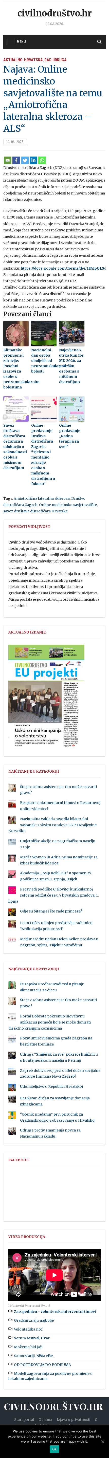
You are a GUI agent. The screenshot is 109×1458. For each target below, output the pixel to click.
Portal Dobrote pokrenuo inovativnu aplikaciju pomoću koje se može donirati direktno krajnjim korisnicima (49, 1022)
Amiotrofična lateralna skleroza (42, 498)
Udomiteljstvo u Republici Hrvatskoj (51, 1086)
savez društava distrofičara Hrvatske (35, 511)
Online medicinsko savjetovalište (68, 505)
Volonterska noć (28, 1329)
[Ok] (102, 1441)
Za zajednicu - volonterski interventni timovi (55, 1311)
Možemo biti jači (28, 1347)
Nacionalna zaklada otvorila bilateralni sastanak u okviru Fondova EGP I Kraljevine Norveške (52, 825)
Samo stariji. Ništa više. (33, 1356)
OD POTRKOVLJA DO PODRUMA (42, 1364)
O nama (45, 1419)
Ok (54, 1449)
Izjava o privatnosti (73, 1419)
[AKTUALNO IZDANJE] (46, 698)
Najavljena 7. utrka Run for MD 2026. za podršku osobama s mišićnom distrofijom (71, 366)
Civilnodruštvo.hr (54, 13)
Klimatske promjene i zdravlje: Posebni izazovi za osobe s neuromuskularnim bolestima (16, 368)
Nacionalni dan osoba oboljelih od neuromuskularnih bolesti (44, 361)
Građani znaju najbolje (34, 1320)
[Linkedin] (33, 160)
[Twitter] (25, 160)
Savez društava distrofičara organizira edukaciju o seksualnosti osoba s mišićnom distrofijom (15, 446)
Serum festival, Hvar (32, 1338)
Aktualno (13, 59)
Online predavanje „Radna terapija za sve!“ (69, 436)
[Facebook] (16, 160)
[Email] (7, 160)
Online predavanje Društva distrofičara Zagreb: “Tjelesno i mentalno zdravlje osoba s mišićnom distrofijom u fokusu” (43, 454)
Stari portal (24, 1419)
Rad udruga (55, 59)
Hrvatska (33, 59)
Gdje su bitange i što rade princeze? (51, 911)
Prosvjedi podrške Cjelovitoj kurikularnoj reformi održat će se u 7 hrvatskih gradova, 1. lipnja (53, 895)
